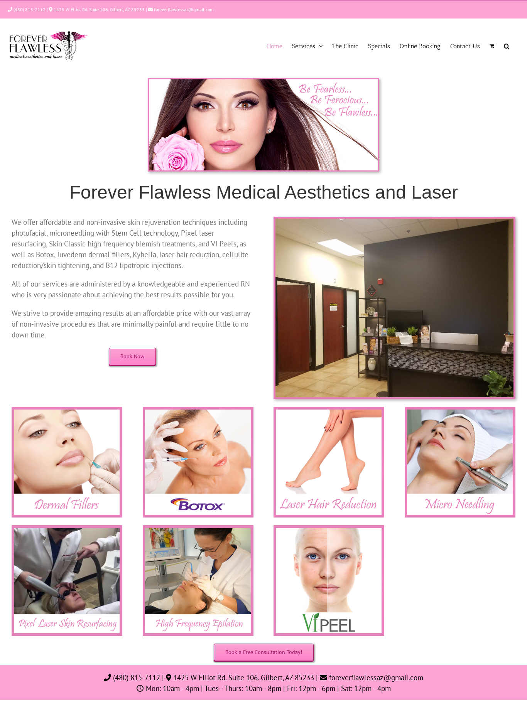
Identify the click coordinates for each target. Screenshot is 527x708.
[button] (507, 46)
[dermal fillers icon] (67, 410)
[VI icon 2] (329, 528)
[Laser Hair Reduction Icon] (329, 410)
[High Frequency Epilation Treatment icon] (198, 528)
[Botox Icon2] (198, 410)
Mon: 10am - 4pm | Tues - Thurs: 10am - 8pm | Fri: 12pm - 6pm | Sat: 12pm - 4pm (267, 688)
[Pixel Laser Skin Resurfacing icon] (67, 528)
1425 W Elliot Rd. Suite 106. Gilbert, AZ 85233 (98, 9)
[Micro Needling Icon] (460, 410)
